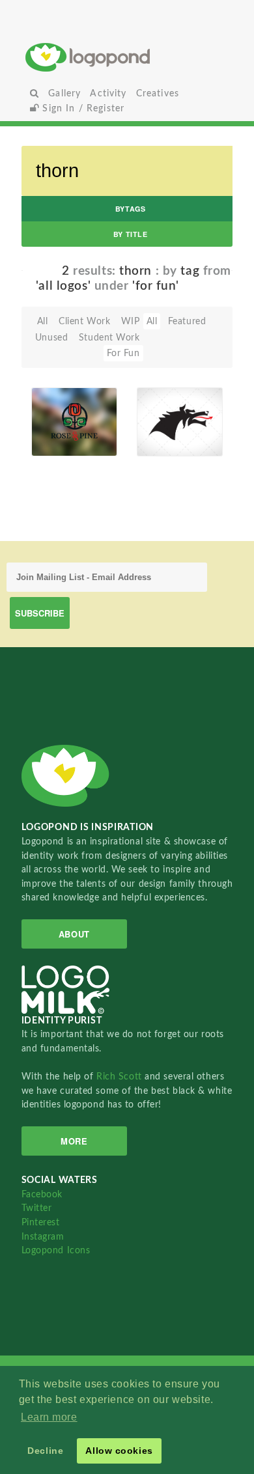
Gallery (64, 93)
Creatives (157, 93)
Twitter (36, 1208)
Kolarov (160, 441)
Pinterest (40, 1222)
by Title (130, 234)
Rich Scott (120, 1076)
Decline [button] (45, 1450)
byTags (130, 209)
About (74, 934)
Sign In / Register (81, 108)
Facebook (42, 1194)
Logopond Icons (56, 1250)
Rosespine (60, 414)
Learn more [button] (49, 1417)
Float (99, 422)
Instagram (42, 1237)
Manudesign (61, 441)
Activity (108, 93)
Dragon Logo (160, 414)
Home (127, 57)
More (74, 1141)
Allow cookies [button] (118, 1450)
